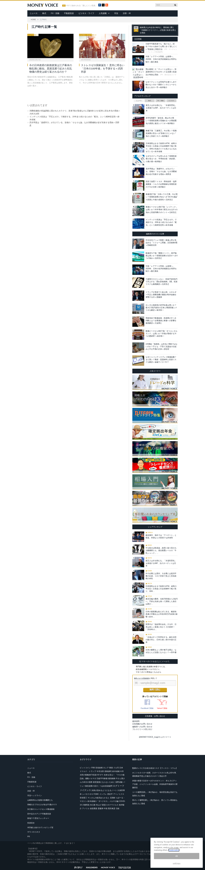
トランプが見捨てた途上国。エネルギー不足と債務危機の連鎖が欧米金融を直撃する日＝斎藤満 (161, 294)
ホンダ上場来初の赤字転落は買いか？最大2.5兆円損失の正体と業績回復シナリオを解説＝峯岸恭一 (161, 307)
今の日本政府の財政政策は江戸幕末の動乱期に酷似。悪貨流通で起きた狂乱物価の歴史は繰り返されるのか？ (50, 68)
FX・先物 (55, 13)
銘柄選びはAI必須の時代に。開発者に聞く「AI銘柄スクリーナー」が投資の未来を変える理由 (158, 30)
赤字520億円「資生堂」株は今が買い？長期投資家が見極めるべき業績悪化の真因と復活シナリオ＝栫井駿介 (161, 120)
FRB (93, 768)
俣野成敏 (119, 782)
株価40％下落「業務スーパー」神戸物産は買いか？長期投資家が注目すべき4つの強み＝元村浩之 (161, 255)
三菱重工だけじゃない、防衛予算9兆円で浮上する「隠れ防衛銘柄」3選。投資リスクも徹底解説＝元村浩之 (161, 281)
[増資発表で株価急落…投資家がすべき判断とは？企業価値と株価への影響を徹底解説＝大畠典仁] (138, 321)
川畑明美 (86, 805)
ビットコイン (85, 768)
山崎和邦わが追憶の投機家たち (40, 800)
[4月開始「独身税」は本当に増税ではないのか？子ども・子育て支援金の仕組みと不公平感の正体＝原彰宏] (138, 347)
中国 (105, 808)
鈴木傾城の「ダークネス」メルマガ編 (103, 801)
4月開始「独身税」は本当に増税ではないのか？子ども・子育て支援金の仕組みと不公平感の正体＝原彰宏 (161, 346)
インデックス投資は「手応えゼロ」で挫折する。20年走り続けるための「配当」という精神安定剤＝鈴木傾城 (161, 222)
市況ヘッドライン (34, 795)
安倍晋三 (83, 798)
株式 (44, 13)
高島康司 (108, 771)
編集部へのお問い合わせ (142, 727)
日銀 (117, 808)
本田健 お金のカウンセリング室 (40, 827)
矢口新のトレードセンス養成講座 (41, 809)
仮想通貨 (93, 808)
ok (176, 856)
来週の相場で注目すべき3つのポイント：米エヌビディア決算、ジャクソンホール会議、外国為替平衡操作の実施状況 (155, 784)
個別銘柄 (111, 778)
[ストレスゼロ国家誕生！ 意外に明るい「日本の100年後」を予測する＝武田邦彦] (102, 46)
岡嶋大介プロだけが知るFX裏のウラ (42, 805)
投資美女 (31, 823)
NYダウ (100, 775)
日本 (121, 768)
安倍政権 (99, 768)
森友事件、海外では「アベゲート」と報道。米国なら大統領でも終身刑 (161, 536)
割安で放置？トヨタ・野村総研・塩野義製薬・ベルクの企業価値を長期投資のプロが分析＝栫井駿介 (161, 184)
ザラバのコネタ (33, 832)
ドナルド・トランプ (88, 771)
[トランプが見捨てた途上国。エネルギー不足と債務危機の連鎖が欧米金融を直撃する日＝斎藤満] (138, 295)
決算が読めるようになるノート (104, 790)
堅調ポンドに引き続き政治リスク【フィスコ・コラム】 (155, 768)
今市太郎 (100, 771)
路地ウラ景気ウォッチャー (38, 818)
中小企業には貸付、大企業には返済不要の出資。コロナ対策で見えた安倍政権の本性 (161, 576)
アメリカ (85, 808)
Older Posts (73, 94)
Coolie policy (174, 850)
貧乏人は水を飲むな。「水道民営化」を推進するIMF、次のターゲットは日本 (161, 108)
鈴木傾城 (116, 771)
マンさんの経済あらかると (98, 798)
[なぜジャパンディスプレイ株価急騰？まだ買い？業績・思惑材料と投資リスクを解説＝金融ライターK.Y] (138, 360)
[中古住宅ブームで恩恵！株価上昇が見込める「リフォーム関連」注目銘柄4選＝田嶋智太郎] (138, 244)
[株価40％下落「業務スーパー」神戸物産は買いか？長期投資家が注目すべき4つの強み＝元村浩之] (138, 257)
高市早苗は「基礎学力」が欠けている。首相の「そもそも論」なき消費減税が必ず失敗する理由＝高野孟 (161, 171)
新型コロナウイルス (110, 805)
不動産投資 (69, 13)
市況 (116, 13)
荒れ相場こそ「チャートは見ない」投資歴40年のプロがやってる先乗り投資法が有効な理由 (161, 72)
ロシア (106, 768)
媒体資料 (136, 721)
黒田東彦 (111, 808)
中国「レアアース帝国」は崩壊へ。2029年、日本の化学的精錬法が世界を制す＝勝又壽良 (161, 59)
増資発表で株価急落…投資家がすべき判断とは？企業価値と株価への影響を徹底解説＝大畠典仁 (161, 320)
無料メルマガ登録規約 (141, 678)
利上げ (99, 805)
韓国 (111, 768)
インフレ (103, 794)
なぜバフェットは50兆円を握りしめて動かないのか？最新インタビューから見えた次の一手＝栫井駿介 (161, 84)
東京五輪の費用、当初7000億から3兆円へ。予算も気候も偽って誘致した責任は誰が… (162, 601)
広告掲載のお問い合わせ (142, 724)
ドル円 (116, 768)
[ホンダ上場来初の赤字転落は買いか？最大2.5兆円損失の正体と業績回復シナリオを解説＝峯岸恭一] (138, 308)
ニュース (34, 13)
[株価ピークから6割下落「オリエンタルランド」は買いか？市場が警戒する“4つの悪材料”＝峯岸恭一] (138, 334)
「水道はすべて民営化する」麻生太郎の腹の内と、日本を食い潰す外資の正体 (161, 639)
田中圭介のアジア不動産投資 (39, 814)
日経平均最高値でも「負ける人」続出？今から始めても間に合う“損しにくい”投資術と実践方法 (161, 46)
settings (176, 863)
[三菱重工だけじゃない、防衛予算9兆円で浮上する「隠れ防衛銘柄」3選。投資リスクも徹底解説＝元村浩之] (138, 282)
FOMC (96, 794)
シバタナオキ (87, 794)
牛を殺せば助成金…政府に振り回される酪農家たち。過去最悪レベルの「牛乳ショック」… (161, 550)
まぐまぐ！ (70, 843)
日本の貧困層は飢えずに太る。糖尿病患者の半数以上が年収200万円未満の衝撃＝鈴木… (162, 614)
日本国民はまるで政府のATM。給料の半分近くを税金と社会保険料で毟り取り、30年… (161, 588)
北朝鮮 (112, 798)
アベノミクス (118, 794)
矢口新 (93, 805)
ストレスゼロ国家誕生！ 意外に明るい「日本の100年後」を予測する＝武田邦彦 (102, 68)
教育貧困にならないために (104, 782)
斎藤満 (100, 808)
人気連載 (103, 13)
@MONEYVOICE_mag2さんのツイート (155, 737)
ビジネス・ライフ (86, 13)
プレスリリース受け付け (142, 729)
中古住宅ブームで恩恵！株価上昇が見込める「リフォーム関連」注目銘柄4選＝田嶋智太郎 (161, 242)
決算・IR (127, 13)
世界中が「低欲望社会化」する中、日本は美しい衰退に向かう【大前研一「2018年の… (161, 626)
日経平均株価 (102, 778)
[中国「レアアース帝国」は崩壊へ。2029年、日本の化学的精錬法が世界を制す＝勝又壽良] (138, 269)
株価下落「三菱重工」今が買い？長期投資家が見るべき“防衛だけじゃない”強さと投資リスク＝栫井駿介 (161, 133)
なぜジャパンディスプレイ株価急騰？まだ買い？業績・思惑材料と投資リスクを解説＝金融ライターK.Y (161, 359)
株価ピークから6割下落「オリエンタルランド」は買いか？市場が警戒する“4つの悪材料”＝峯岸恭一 (161, 333)
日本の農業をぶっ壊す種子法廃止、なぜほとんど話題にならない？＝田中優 (161, 651)
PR (28, 837)
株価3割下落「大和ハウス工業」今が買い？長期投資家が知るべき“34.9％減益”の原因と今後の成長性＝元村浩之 (162, 197)
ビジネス (171, 100)
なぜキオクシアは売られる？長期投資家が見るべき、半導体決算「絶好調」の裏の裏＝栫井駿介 (161, 159)
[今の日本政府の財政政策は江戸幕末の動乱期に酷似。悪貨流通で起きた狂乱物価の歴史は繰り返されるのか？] (50, 46)
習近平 (110, 794)
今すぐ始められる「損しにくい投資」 (81, 6)
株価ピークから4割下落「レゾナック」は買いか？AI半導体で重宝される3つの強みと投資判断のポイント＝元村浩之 (162, 209)
